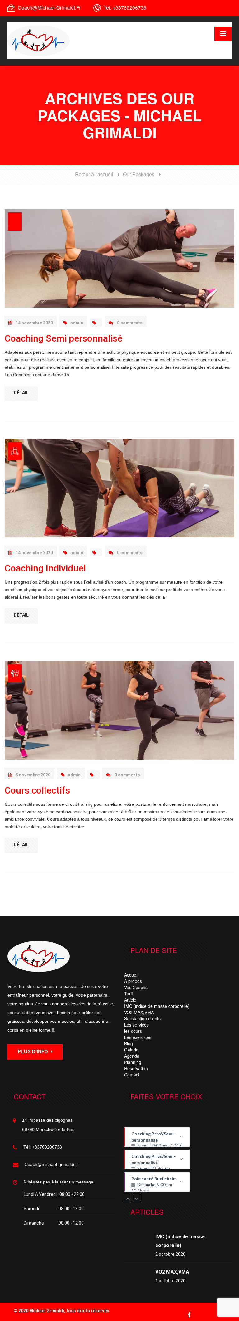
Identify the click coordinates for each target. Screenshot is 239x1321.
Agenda (131, 1056)
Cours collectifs (37, 790)
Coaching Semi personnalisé (63, 338)
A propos (133, 981)
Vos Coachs (136, 987)
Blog (128, 1043)
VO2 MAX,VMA (139, 1012)
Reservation (136, 1068)
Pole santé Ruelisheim (156, 1184)
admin (76, 322)
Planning (132, 1062)
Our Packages (138, 174)
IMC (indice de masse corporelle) (157, 1006)
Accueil (131, 975)
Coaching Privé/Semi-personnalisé (156, 1139)
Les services (136, 1025)
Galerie (131, 1050)
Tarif (128, 993)
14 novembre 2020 (34, 322)
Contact (131, 1074)
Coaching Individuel (45, 568)
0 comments (129, 322)
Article (130, 1000)
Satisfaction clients (142, 1018)
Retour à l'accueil (94, 174)
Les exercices (137, 1037)
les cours (133, 1031)
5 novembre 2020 (33, 774)
